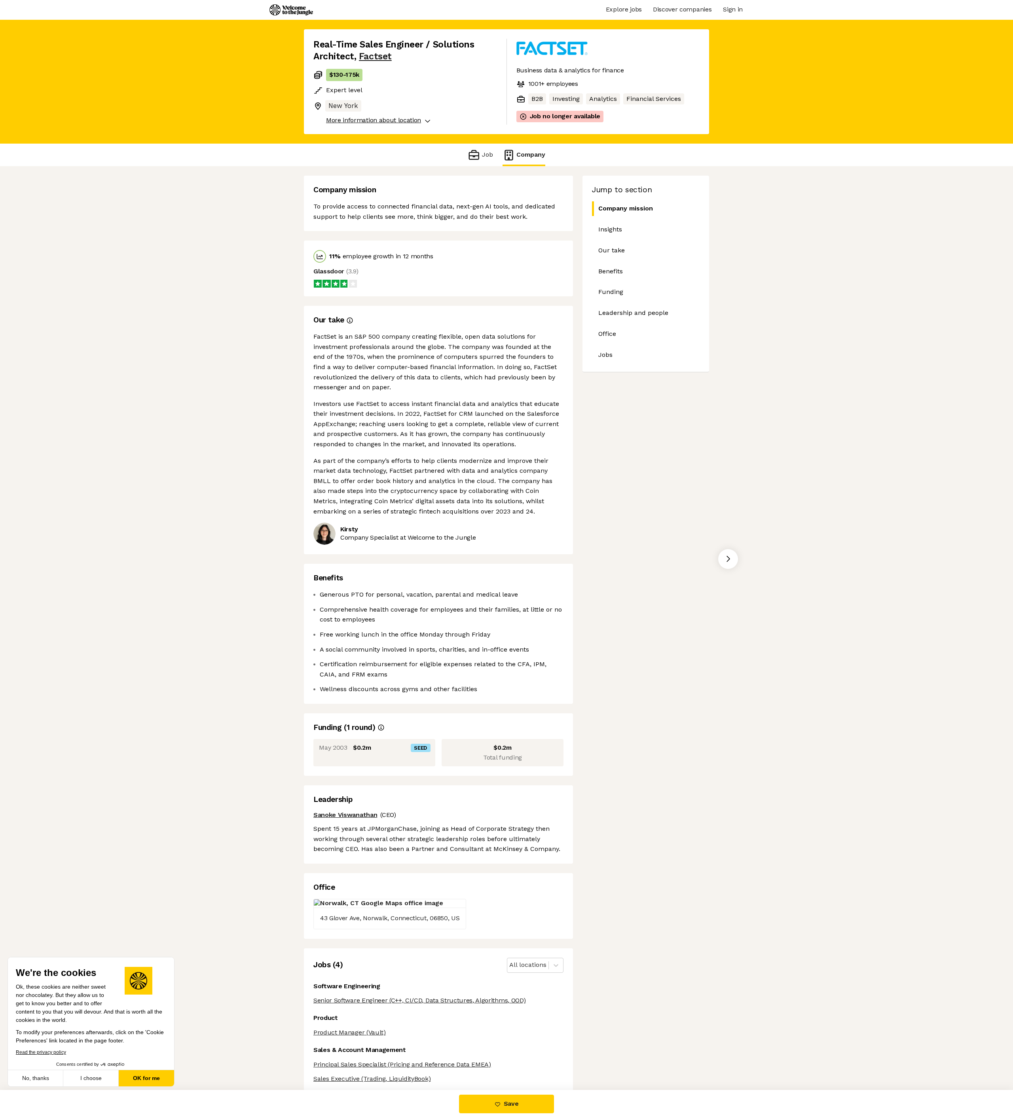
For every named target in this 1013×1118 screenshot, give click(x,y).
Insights (610, 229)
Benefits (610, 271)
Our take (611, 250)
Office (607, 333)
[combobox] (510, 965)
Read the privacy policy (41, 1052)
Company (530, 154)
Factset (375, 56)
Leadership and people (633, 312)
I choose (91, 1078)
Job (487, 154)
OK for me (146, 1078)
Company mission (625, 208)
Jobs (605, 354)
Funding (610, 292)
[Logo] (291, 9)
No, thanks (35, 1078)
